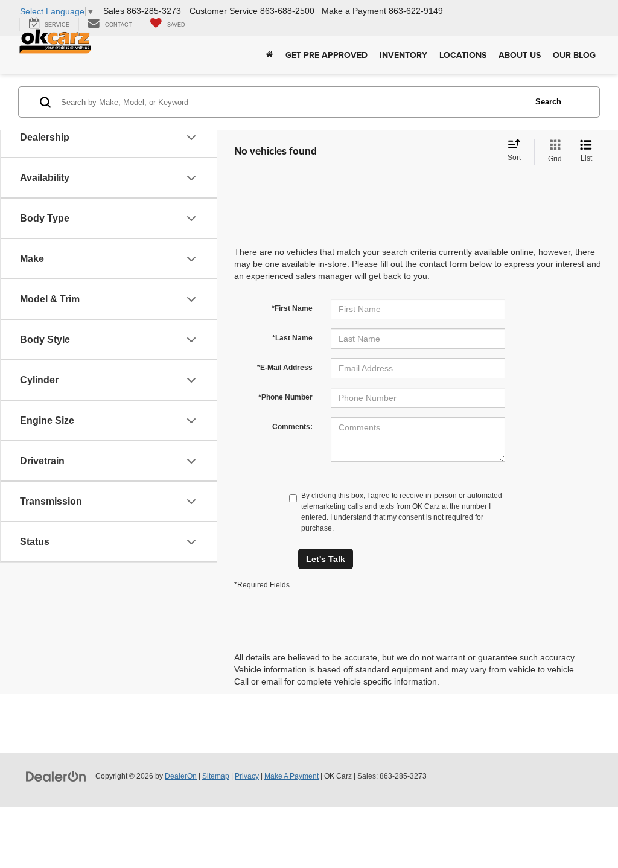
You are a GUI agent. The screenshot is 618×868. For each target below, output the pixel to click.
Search (548, 101)
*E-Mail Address (285, 367)
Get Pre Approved (326, 55)
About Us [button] (520, 55)
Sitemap (215, 776)
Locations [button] (462, 55)
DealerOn (181, 776)
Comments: (292, 427)
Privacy (247, 776)
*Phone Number (285, 397)
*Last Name (292, 338)
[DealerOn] (56, 775)
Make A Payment (291, 776)
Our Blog (574, 55)
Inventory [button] (403, 55)
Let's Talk (325, 559)
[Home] (269, 55)
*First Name (292, 308)
